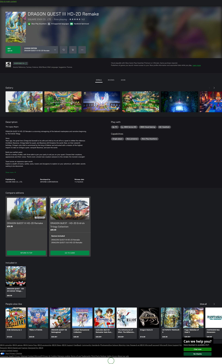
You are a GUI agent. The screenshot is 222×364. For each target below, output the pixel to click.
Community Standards (91, 345)
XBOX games (17, 345)
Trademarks (86, 356)
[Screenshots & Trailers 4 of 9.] (140, 101)
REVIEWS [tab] (111, 80)
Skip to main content (8, 1)
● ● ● (82, 49)
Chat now (197, 349)
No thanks (197, 354)
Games (24, 348)
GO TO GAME (70, 253)
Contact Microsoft (35, 356)
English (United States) (9, 350)
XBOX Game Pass (30, 345)
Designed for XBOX (35, 348)
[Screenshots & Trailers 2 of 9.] (62, 101)
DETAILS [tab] (99, 80)
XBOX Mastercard (14, 348)
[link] (16, 282)
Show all (203, 304)
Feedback (77, 345)
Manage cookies (63, 356)
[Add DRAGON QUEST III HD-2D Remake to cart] (73, 49)
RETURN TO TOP (26, 253)
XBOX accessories (44, 345)
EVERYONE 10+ (19, 63)
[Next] (214, 87)
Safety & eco (112, 356)
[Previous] (209, 87)
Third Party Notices (98, 356)
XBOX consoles (6, 345)
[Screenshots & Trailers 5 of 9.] (179, 101)
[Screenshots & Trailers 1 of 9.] (24, 101)
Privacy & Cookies (49, 356)
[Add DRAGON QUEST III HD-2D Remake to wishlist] (63, 49)
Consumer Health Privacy (10, 356)
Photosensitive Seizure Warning (113, 345)
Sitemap (24, 356)
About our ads (123, 356)
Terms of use (76, 356)
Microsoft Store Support (169, 345)
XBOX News (56, 345)
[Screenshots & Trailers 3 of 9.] (101, 101)
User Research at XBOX (135, 345)
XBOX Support (67, 345)
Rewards (3, 348)
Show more (10, 172)
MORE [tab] (123, 80)
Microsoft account (152, 345)
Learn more (197, 65)
